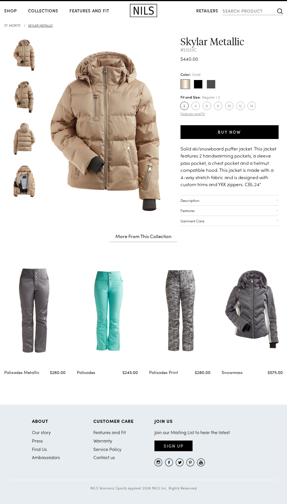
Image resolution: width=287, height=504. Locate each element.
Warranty (102, 440)
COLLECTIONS (43, 11)
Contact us (104, 457)
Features (187, 210)
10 (229, 105)
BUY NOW (229, 132)
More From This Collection (143, 237)
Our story (41, 432)
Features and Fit (89, 11)
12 (240, 105)
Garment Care (192, 221)
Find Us (39, 449)
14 (251, 105)
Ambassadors (46, 457)
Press (37, 440)
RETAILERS (207, 11)
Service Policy (107, 449)
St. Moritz (12, 25)
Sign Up (174, 446)
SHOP (10, 11)
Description (189, 200)
